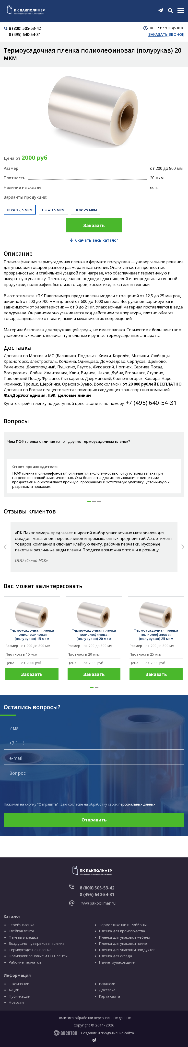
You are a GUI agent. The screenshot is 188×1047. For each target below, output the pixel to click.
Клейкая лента (21, 930)
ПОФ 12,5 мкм (20, 209)
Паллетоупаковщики (117, 962)
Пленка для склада (115, 955)
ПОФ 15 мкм (53, 209)
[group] (32, 639)
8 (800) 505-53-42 (25, 28)
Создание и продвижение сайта (107, 1033)
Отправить (94, 820)
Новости (16, 1002)
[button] (89, 501)
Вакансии (107, 983)
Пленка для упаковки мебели (124, 937)
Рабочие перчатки (25, 962)
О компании (19, 983)
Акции (14, 989)
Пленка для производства (122, 930)
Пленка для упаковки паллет (124, 943)
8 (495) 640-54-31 (25, 34)
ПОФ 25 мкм (85, 209)
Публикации (19, 996)
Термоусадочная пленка (30, 949)
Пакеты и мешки (23, 937)
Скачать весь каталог (96, 240)
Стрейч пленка (21, 924)
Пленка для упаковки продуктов (127, 949)
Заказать (94, 225)
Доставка (107, 989)
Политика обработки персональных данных (94, 1017)
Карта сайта (109, 996)
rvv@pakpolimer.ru (98, 903)
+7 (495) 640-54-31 (151, 402)
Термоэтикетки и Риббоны (123, 924)
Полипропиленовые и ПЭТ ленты (38, 955)
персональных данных (136, 804)
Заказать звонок (166, 34)
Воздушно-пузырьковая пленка (36, 943)
